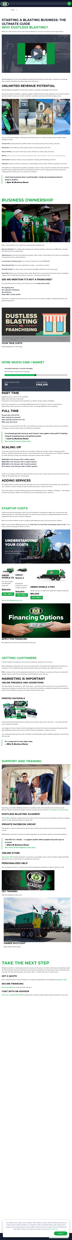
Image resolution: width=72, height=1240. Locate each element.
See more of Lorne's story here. (18, 441)
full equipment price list (14, 600)
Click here (5, 995)
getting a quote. (62, 980)
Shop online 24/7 (7, 857)
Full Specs (8, 594)
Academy (8, 818)
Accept (60, 1233)
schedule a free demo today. (59, 810)
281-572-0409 (18, 995)
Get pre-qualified (7, 987)
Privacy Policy (54, 1229)
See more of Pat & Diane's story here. (20, 847)
